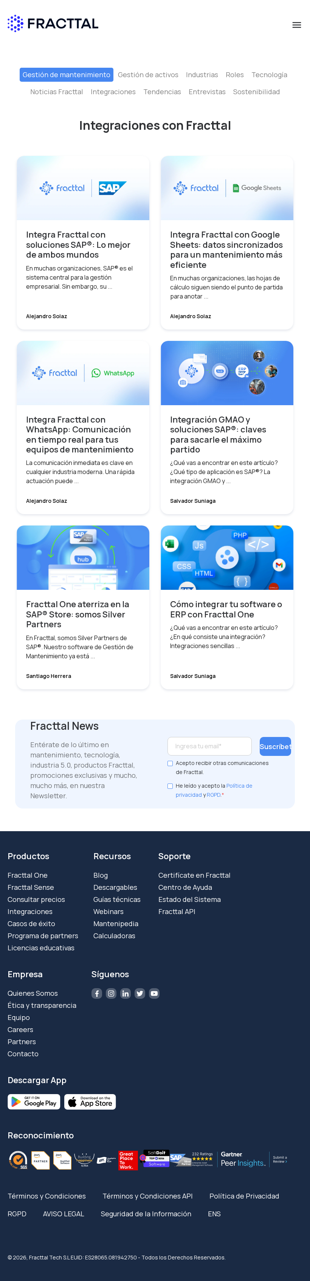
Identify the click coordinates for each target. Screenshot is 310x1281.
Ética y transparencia (42, 1005)
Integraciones (113, 91)
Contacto (23, 1053)
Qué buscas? (65, 43)
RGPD (213, 794)
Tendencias (162, 91)
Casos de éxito (31, 923)
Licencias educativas (41, 947)
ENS (214, 1213)
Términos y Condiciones (47, 1195)
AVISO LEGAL (63, 1213)
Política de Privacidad (244, 1195)
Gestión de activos (148, 74)
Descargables (115, 887)
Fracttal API (176, 911)
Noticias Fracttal (56, 91)
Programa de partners (43, 935)
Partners (22, 1041)
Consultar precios (36, 899)
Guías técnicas (117, 899)
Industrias (202, 74)
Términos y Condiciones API (147, 1195)
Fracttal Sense (31, 887)
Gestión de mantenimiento (66, 74)
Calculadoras (114, 935)
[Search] (259, 57)
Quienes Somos (33, 993)
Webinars (108, 911)
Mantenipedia (115, 923)
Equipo (19, 1017)
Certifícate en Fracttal (194, 875)
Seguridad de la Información (146, 1213)
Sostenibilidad (256, 91)
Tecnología (269, 74)
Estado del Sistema (189, 899)
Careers (20, 1029)
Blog (100, 875)
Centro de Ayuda (185, 887)
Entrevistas (207, 91)
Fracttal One (28, 875)
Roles (235, 74)
